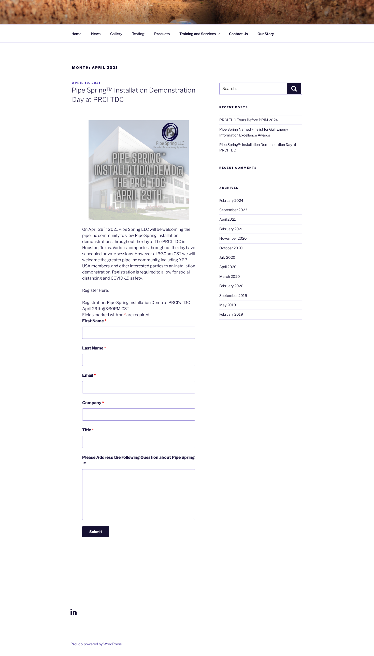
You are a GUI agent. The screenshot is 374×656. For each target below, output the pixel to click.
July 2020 (227, 257)
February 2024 (231, 200)
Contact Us (238, 34)
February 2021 (231, 229)
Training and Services (197, 34)
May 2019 (227, 305)
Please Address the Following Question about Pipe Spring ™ (138, 460)
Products (162, 34)
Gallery (116, 34)
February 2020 (231, 286)
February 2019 (231, 314)
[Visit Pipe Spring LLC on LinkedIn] (73, 614)
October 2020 (231, 248)
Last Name (94, 348)
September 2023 (233, 210)
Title (88, 430)
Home (76, 34)
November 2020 (233, 238)
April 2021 (227, 219)
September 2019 (233, 295)
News (95, 34)
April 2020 (228, 267)
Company (93, 402)
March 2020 (229, 276)
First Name (94, 320)
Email (89, 375)
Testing (138, 34)
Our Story (265, 34)
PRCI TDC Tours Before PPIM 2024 (248, 120)
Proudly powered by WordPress (96, 644)
